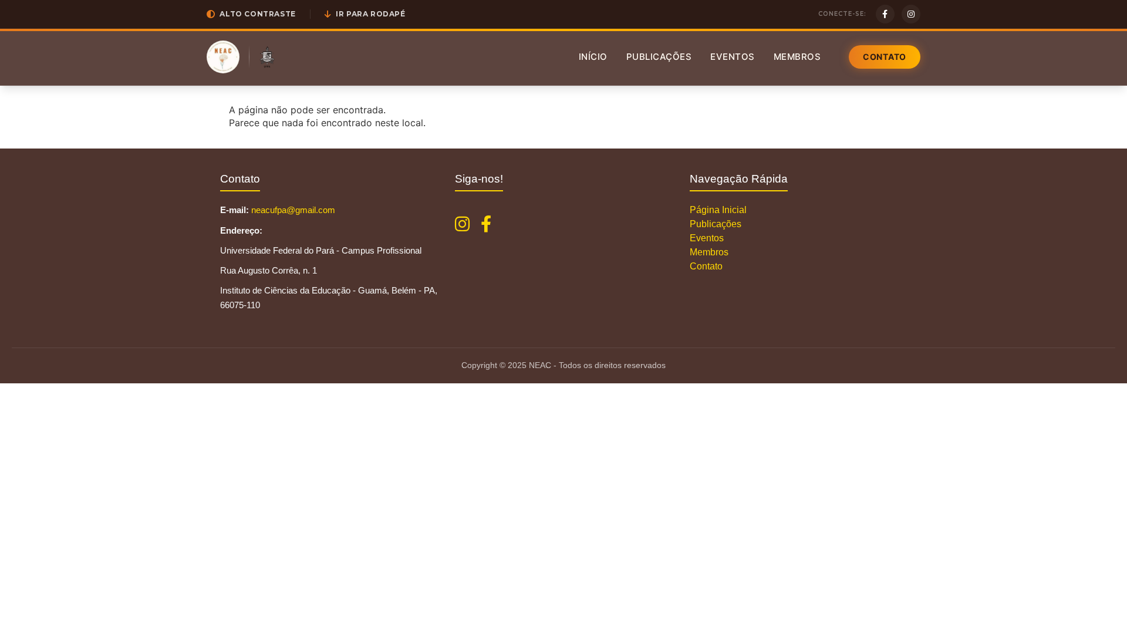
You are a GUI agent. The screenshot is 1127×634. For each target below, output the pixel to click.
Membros (797, 56)
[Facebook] (885, 14)
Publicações (659, 56)
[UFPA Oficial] (267, 57)
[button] (251, 14)
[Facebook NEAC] (486, 224)
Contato (884, 57)
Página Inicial (718, 210)
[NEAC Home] (223, 57)
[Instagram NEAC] (462, 224)
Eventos (732, 56)
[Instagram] (911, 14)
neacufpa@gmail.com (293, 210)
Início (593, 56)
